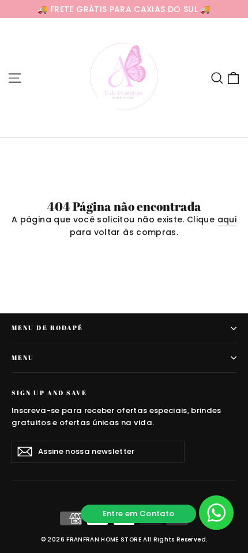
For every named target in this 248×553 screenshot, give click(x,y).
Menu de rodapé (47, 328)
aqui (226, 219)
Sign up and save (50, 392)
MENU (23, 358)
